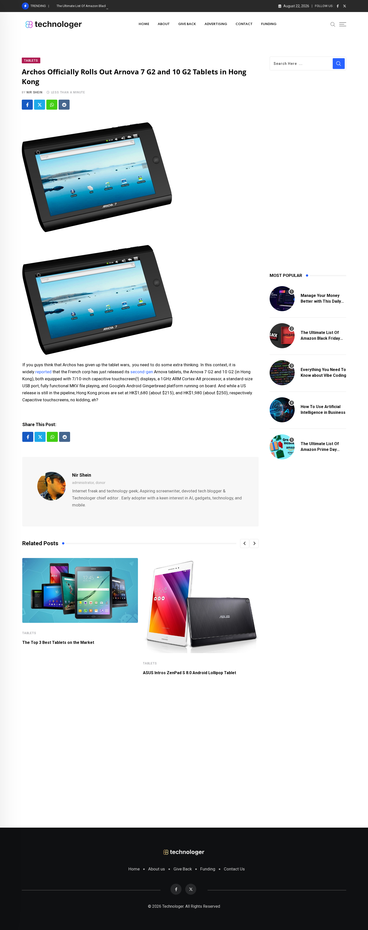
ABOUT (164, 24)
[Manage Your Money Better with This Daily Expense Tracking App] (282, 298)
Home (134, 868)
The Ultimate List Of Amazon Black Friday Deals (91, 6)
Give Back (182, 868)
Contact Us (234, 868)
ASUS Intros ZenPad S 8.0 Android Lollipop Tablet (189, 672)
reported (43, 371)
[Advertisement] (140, 748)
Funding (207, 868)
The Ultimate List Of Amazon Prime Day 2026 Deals (320, 449)
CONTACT (244, 24)
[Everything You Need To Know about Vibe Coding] (282, 372)
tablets (29, 633)
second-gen (141, 371)
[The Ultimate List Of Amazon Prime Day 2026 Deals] (282, 446)
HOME (144, 24)
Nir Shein (34, 92)
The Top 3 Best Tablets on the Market (58, 642)
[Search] (332, 24)
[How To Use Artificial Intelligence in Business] (282, 409)
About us (156, 868)
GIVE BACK (187, 24)
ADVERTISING (216, 24)
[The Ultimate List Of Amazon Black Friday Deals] (282, 335)
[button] (244, 543)
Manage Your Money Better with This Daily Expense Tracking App (322, 301)
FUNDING (268, 24)
